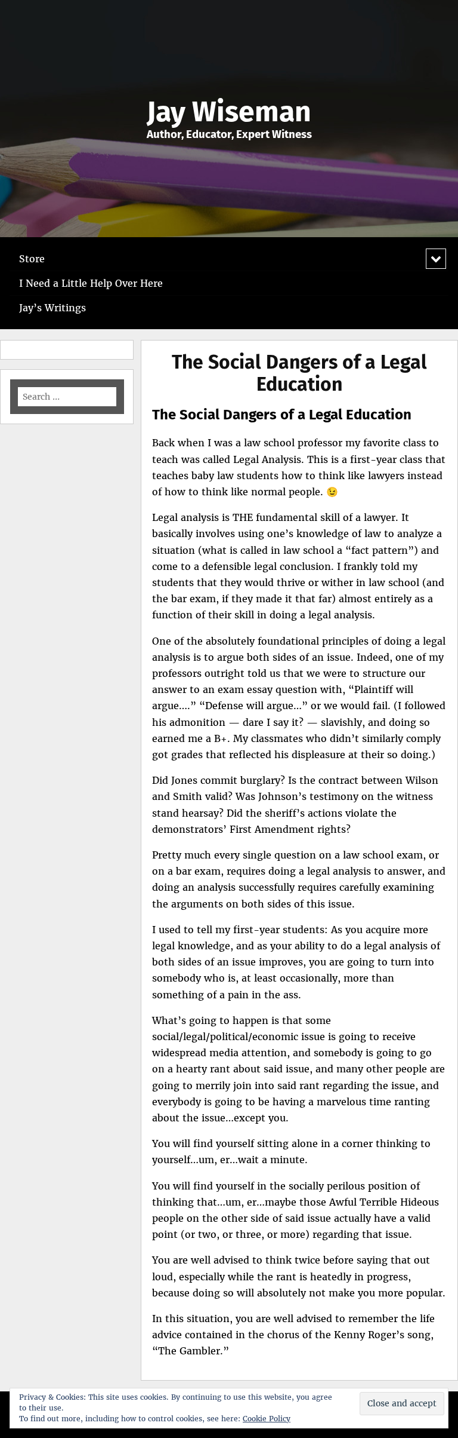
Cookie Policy (266, 1418)
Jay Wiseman (229, 111)
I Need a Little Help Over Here (91, 283)
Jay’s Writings (52, 308)
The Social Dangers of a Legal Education (299, 373)
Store (32, 259)
